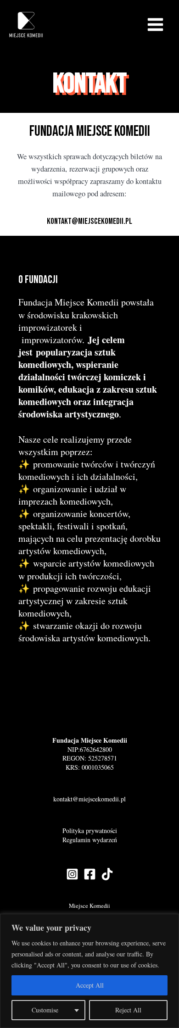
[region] (89, 971)
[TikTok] (107, 874)
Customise (45, 1010)
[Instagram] (72, 874)
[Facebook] (90, 874)
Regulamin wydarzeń (89, 839)
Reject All (128, 1010)
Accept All (90, 985)
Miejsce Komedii (89, 906)
